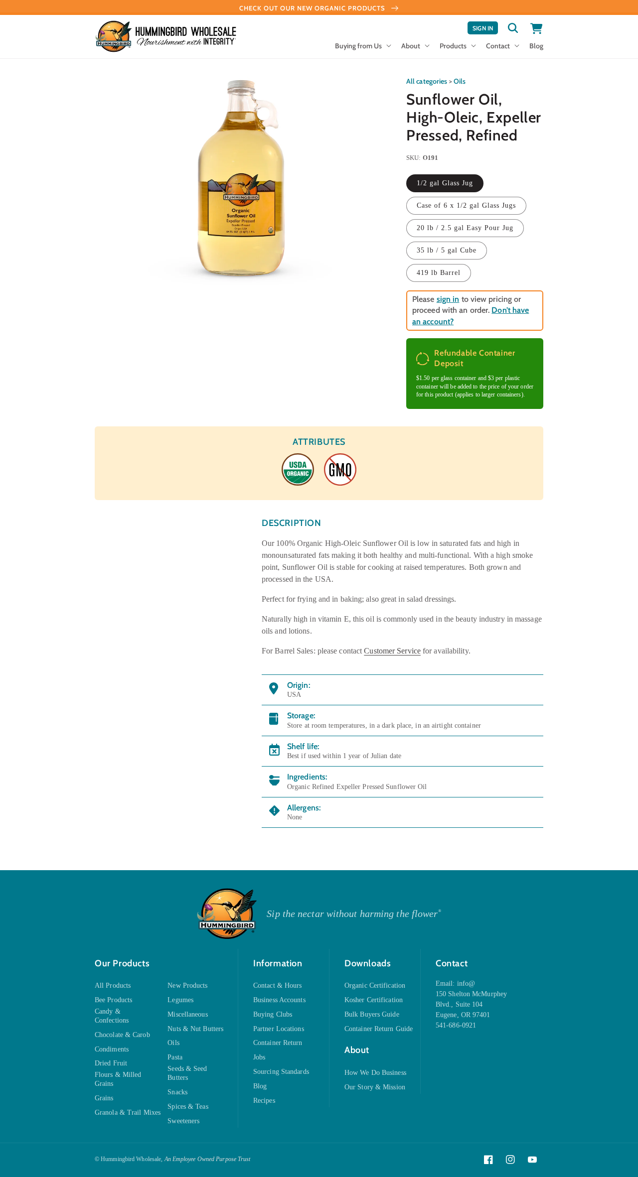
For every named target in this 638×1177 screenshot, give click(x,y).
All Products (113, 985)
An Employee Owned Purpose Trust (207, 1159)
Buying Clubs (272, 1014)
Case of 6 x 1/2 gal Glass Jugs (466, 205)
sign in (448, 299)
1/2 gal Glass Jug (445, 183)
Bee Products (113, 1000)
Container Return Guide (378, 1029)
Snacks (177, 1092)
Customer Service (392, 651)
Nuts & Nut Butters (195, 1029)
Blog (260, 1086)
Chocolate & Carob (122, 1035)
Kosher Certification (373, 1000)
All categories (426, 81)
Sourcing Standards (281, 1071)
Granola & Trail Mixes (127, 1112)
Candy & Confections (112, 1016)
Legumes (180, 1000)
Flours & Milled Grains (118, 1079)
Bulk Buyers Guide (371, 1014)
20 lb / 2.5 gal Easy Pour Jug (465, 228)
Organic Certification (374, 985)
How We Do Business (375, 1072)
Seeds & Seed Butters (187, 1073)
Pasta (174, 1057)
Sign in (485, 29)
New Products (187, 985)
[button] (362, 48)
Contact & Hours (277, 985)
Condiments (112, 1049)
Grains (104, 1098)
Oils (460, 81)
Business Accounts (279, 1000)
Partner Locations (278, 1029)
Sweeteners (183, 1121)
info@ (466, 983)
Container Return (278, 1042)
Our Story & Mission (374, 1087)
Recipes (264, 1100)
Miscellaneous (187, 1014)
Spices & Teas (187, 1106)
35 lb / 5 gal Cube (447, 250)
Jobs (259, 1057)
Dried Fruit (111, 1063)
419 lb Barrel (439, 272)
